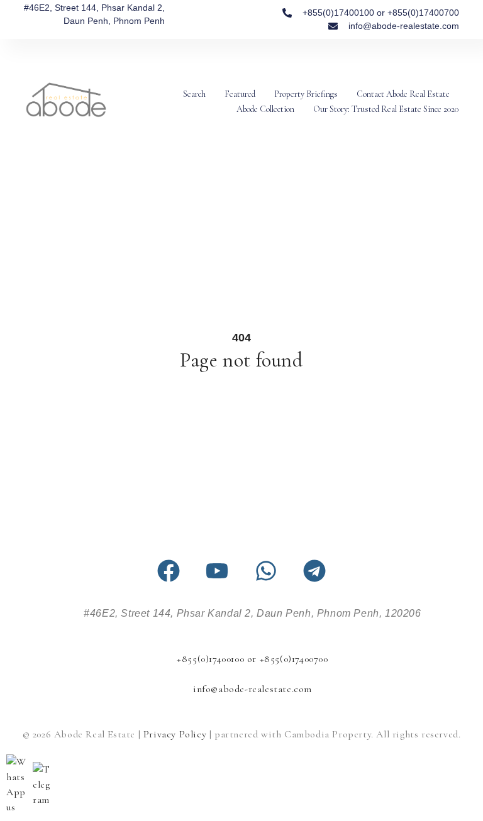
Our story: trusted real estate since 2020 (385, 109)
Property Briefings (306, 94)
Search (194, 94)
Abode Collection (265, 109)
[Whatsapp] (266, 570)
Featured (240, 94)
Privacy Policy (174, 734)
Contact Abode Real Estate (403, 94)
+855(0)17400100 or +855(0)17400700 (252, 659)
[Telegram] (314, 570)
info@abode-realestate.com (252, 689)
